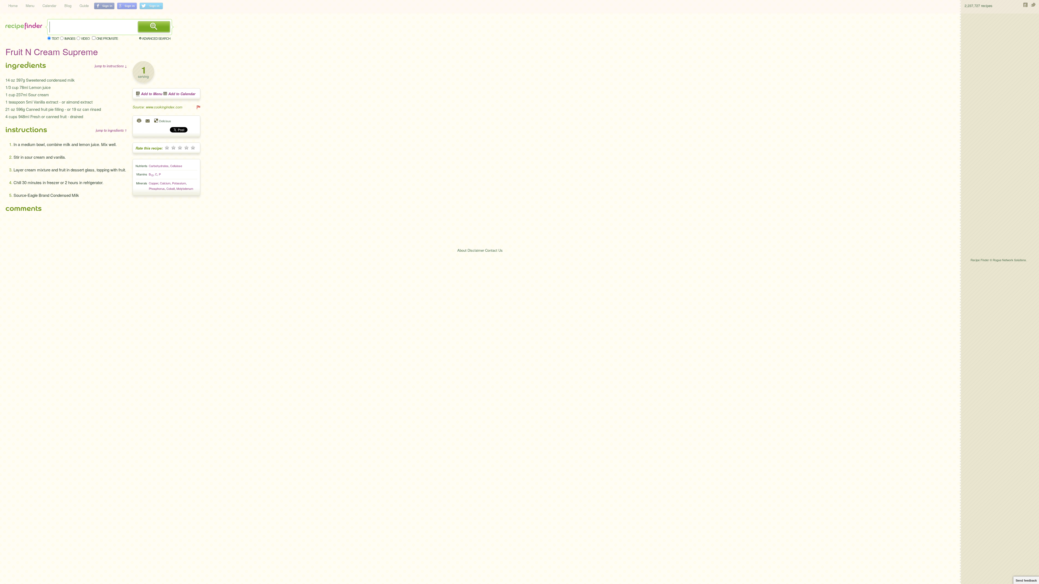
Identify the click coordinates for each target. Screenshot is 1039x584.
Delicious (165, 121)
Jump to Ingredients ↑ (111, 130)
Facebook (1025, 5)
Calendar (49, 5)
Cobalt (170, 188)
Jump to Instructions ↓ (111, 66)
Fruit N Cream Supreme (51, 51)
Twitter (1033, 5)
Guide (84, 5)
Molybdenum (184, 188)
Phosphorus (157, 188)
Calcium (165, 183)
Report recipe (198, 107)
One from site (107, 38)
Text (55, 38)
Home (13, 5)
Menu (30, 5)
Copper (153, 183)
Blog (67, 5)
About (461, 250)
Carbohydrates (159, 166)
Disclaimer (476, 250)
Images (69, 38)
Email (148, 120)
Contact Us (494, 250)
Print (139, 120)
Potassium (179, 183)
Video (85, 38)
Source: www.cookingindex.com (157, 107)
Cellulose (176, 166)
